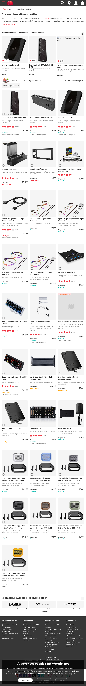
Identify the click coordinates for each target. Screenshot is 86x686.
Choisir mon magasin (75, 81)
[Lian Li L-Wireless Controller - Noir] (71, 306)
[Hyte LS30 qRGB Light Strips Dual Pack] (15, 257)
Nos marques (71, 627)
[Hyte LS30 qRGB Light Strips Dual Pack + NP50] (43, 257)
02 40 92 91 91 (51, 657)
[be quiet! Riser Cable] (15, 154)
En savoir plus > (70, 673)
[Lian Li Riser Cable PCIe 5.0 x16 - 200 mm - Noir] (43, 361)
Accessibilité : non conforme (72, 646)
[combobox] (11, 85)
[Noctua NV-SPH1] (71, 413)
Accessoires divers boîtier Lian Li (14, 609)
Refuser (62, 680)
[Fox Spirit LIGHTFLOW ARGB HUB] (15, 102)
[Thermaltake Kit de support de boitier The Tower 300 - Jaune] (15, 558)
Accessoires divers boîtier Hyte (70, 609)
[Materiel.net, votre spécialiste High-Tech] (10, 3)
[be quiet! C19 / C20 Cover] (43, 154)
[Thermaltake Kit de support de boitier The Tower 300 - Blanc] (15, 463)
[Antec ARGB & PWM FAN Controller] (43, 102)
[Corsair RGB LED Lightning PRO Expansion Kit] (71, 154)
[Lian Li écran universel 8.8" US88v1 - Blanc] (15, 306)
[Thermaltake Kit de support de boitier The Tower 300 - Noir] (15, 510)
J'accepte (25, 680)
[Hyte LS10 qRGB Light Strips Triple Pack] (43, 203)
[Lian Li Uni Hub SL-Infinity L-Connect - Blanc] (71, 361)
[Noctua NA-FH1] (43, 413)
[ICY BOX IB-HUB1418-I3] (71, 257)
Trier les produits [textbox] (10, 85)
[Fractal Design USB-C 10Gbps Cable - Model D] (15, 203)
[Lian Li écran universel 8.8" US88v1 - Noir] (15, 361)
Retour (5, 9)
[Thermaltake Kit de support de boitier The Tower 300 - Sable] (43, 510)
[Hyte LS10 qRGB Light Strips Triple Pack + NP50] (71, 203)
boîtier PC (46, 18)
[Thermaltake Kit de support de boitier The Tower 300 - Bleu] (43, 463)
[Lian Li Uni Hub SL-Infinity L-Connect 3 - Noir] (15, 413)
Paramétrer (44, 680)
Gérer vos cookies (73, 642)
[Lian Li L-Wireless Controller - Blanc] (43, 306)
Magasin (70, 2)
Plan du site (70, 625)
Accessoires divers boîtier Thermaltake (43, 610)
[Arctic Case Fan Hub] (71, 102)
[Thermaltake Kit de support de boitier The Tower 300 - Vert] (71, 510)
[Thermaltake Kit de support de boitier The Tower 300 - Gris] (71, 463)
